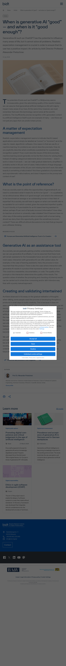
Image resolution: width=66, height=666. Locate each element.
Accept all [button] (33, 339)
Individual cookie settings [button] (33, 354)
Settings (41, 329)
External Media (47, 332)
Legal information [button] (40, 357)
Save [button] (33, 344)
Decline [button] (33, 349)
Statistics (31, 332)
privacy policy (44, 327)
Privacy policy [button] (32, 357)
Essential (18, 332)
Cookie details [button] (25, 357)
